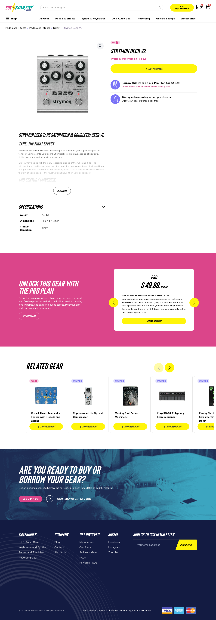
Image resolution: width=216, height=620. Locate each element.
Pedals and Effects (16, 28)
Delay (56, 28)
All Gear (44, 18)
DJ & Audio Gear (121, 18)
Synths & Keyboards (93, 18)
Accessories (188, 18)
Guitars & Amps (165, 18)
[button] (100, 46)
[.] (49, 499)
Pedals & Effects (65, 18)
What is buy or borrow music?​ (74, 499)
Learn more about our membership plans (146, 86)
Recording (144, 18)
